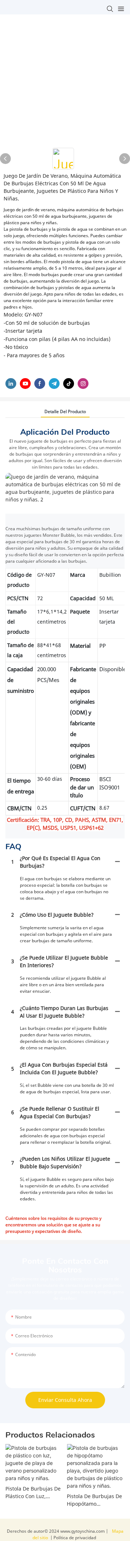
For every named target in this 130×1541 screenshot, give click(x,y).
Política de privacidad (74, 1538)
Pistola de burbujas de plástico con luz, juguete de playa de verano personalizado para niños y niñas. (33, 1492)
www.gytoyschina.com (83, 1531)
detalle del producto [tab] (65, 411)
